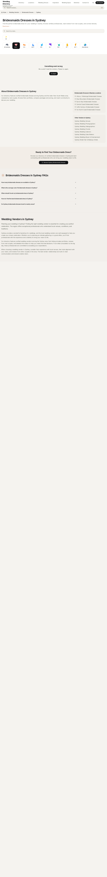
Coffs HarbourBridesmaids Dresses (87, 107)
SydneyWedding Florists (82, 129)
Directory (21, 2)
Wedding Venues (43, 2)
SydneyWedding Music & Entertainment (87, 137)
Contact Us (85, 2)
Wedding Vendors (14, 12)
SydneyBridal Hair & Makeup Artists (86, 140)
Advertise (76, 2)
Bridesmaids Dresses (28, 12)
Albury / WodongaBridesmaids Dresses (89, 96)
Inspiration (56, 2)
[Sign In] (92, 2)
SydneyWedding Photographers (85, 124)
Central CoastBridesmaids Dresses (87, 104)
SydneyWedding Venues (82, 121)
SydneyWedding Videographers (85, 126)
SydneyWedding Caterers (83, 132)
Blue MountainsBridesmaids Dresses (88, 99)
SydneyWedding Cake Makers (84, 134)
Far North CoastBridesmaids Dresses (88, 110)
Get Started (100, 2)
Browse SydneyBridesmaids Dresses (54, 162)
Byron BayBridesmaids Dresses (86, 102)
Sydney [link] (38, 12)
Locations (31, 2)
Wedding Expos (66, 2)
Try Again (53, 73)
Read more (6, 26)
